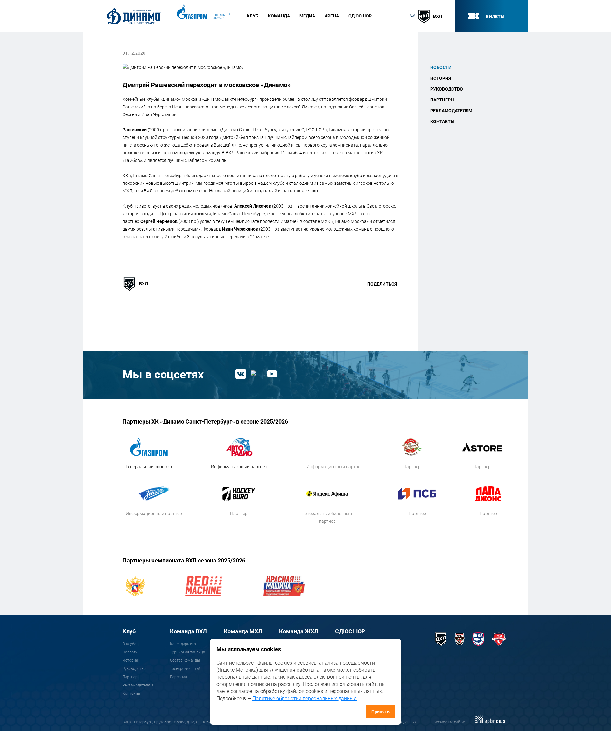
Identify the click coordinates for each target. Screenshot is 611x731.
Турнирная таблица (187, 652)
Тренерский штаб (185, 668)
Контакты (442, 121)
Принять (380, 711)
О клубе (129, 644)
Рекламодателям (451, 110)
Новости (441, 67)
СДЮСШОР (360, 15)
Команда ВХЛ (188, 631)
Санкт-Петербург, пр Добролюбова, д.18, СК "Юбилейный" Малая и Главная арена (195, 722)
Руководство (446, 89)
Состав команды (185, 660)
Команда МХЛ (243, 631)
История (440, 78)
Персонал (178, 677)
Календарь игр (183, 644)
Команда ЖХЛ (298, 631)
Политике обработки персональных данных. (304, 698)
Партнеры (442, 99)
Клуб (129, 631)
